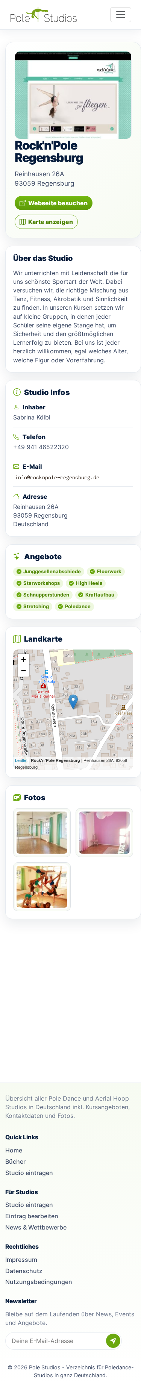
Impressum (21, 1259)
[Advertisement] (70, 997)
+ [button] (23, 659)
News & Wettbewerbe (36, 1227)
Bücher (15, 1161)
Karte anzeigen (50, 222)
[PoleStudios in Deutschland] (43, 14)
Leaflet (21, 760)
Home (13, 1150)
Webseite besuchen (58, 203)
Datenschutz (23, 1271)
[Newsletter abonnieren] (113, 1341)
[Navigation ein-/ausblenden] (120, 14)
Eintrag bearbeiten (31, 1216)
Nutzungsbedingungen (38, 1282)
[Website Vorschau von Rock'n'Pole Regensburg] (73, 95)
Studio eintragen (29, 1173)
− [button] (23, 670)
